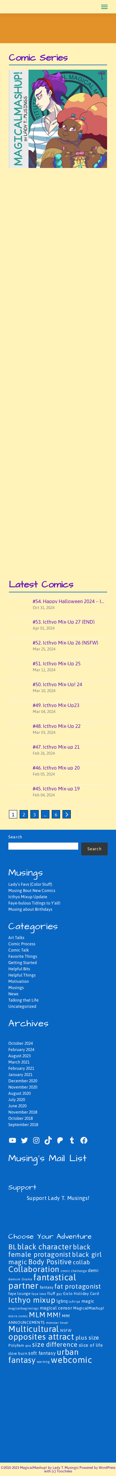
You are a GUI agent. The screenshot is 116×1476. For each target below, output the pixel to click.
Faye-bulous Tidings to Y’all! (34, 903)
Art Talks (16, 937)
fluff (51, 1293)
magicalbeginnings (23, 1308)
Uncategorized (22, 1006)
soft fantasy (42, 1353)
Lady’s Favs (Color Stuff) (30, 884)
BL (12, 1247)
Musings (16, 987)
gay (59, 1294)
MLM (37, 1314)
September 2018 (23, 1124)
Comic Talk (18, 950)
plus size (87, 1337)
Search (15, 836)
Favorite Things (22, 956)
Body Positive (50, 1262)
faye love (39, 1294)
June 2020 (17, 1105)
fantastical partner (42, 1281)
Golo (68, 1293)
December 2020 (22, 1080)
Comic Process (21, 943)
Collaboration (33, 1269)
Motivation (18, 981)
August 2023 (19, 1055)
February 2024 (21, 1049)
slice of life (91, 1345)
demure (14, 1279)
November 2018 (22, 1112)
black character (44, 1246)
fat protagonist (77, 1286)
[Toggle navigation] (104, 6)
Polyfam (16, 1345)
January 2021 (20, 1074)
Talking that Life (23, 1000)
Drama (27, 1279)
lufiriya (74, 1301)
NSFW (66, 1330)
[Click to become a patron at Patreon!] (58, 1213)
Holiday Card (86, 1293)
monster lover (57, 1322)
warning (43, 1361)
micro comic (18, 1316)
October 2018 (20, 1118)
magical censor (56, 1307)
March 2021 (18, 1062)
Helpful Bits (19, 968)
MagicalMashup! (88, 1308)
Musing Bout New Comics (31, 890)
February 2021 (21, 1068)
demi (93, 1270)
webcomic (71, 1360)
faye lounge (19, 1293)
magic (88, 1301)
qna (28, 1345)
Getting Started (22, 962)
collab (81, 1262)
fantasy (47, 1287)
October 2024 (20, 1043)
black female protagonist (49, 1250)
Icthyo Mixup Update (27, 896)
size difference (55, 1344)
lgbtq (62, 1301)
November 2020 (22, 1087)
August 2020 (19, 1093)
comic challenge (74, 1271)
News (13, 993)
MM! (54, 1315)
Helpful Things (22, 975)
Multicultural (33, 1329)
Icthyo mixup (31, 1300)
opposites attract (41, 1336)
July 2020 (16, 1099)
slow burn (17, 1353)
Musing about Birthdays (30, 909)
